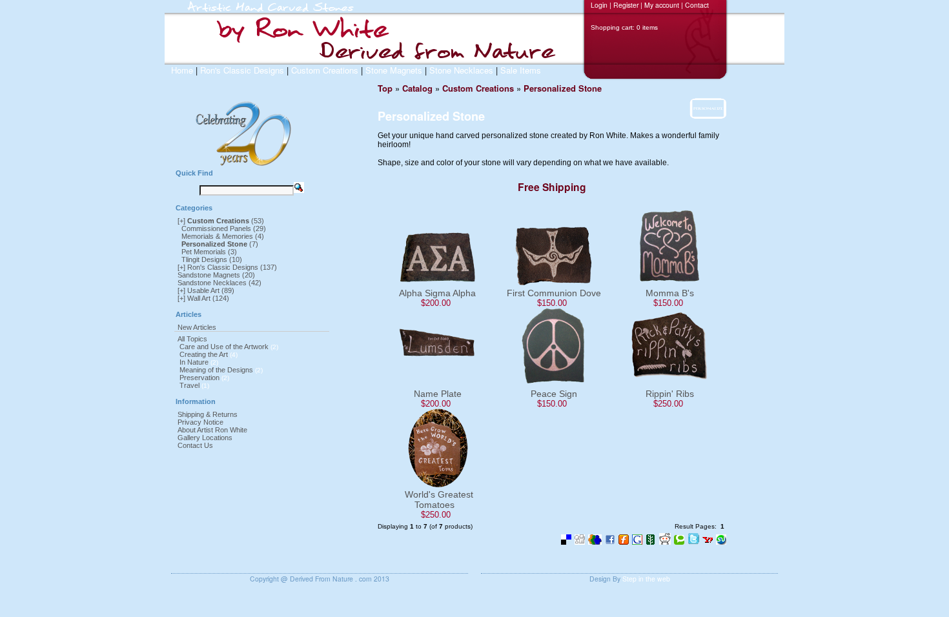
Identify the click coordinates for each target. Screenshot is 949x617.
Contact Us (195, 445)
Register (625, 5)
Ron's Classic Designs (242, 70)
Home (182, 70)
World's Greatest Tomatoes (439, 499)
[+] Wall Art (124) (203, 298)
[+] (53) (221, 221)
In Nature (194, 362)
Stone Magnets (393, 70)
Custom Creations (324, 70)
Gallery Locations (205, 437)
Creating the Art (203, 354)
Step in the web (646, 578)
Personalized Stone (563, 88)
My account (661, 5)
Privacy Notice (200, 422)
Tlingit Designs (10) (211, 259)
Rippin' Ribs (670, 394)
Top (385, 88)
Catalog (417, 88)
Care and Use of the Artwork (224, 346)
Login (599, 5)
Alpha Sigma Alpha (437, 293)
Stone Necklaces (461, 70)
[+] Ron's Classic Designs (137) (227, 267)
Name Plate (438, 394)
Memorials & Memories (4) (222, 236)
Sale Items (520, 70)
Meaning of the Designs (216, 370)
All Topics (192, 339)
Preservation (199, 377)
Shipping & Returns (208, 414)
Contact (697, 5)
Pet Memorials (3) (209, 252)
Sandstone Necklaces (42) (219, 283)
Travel (189, 385)
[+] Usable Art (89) (206, 290)
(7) (219, 244)
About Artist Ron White (212, 430)
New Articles (197, 327)
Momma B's (670, 293)
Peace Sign (554, 394)
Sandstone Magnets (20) (216, 275)
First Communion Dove (554, 293)
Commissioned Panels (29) (223, 228)
